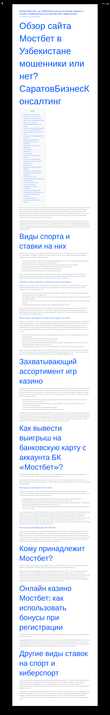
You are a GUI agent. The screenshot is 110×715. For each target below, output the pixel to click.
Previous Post (16, 709)
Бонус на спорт (28, 149)
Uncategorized (24, 16)
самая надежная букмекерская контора (33, 287)
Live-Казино (27, 188)
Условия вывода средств (30, 186)
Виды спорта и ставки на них (31, 114)
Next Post (94, 709)
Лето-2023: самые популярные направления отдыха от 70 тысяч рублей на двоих (32, 161)
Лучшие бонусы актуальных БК (32, 190)
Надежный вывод (28, 180)
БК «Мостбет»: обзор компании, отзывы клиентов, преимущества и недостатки (33, 173)
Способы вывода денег (30, 198)
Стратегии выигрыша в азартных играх (34, 178)
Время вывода (27, 165)
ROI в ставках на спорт (30, 176)
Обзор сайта (27, 151)
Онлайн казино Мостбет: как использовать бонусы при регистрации (31, 141)
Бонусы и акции (28, 153)
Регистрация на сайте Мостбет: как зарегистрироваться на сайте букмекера (33, 194)
